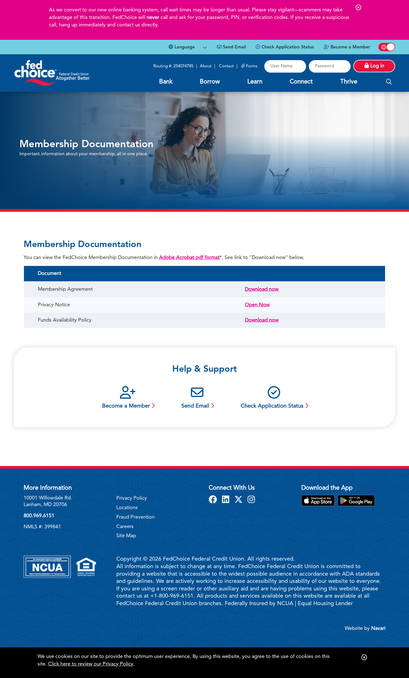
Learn (254, 82)
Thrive (348, 82)
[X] (239, 500)
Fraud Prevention (135, 517)
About (205, 66)
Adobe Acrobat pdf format (189, 257)
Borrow (210, 82)
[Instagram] (251, 500)
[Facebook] (214, 500)
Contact (226, 66)
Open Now (257, 304)
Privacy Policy (131, 498)
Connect (301, 82)
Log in (376, 65)
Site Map (126, 535)
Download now (262, 289)
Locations (127, 507)
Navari (378, 628)
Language (184, 47)
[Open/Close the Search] (389, 82)
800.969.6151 (39, 515)
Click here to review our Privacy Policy (90, 664)
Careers (125, 526)
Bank (166, 82)
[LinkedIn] (226, 500)
